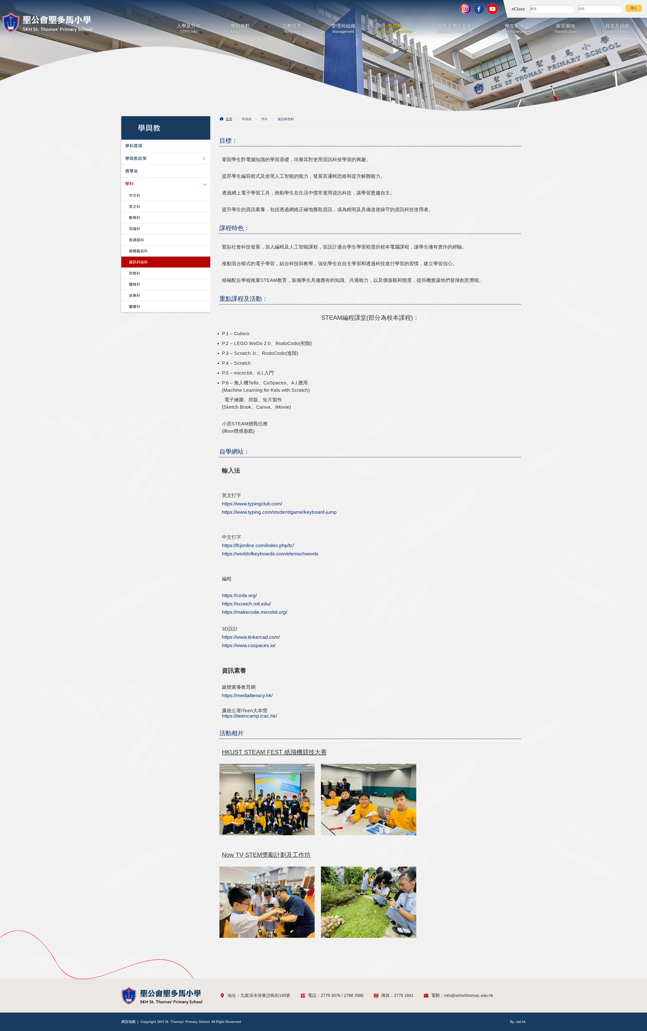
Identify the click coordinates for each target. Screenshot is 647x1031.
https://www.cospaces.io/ (248, 645)
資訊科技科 (138, 262)
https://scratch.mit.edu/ (246, 603)
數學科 (134, 217)
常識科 (134, 229)
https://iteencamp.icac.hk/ (249, 716)
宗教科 (134, 273)
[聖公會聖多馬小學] (47, 31)
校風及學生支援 (454, 28)
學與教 (394, 28)
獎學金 (131, 171)
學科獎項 (133, 146)
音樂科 (134, 295)
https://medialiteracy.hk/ (247, 695)
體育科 (134, 284)
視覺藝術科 (138, 251)
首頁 (229, 119)
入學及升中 (189, 28)
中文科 (134, 195)
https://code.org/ (239, 595)
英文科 (134, 206)
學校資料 (240, 28)
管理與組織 (343, 28)
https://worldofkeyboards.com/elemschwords (270, 553)
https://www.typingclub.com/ (252, 503)
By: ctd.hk (518, 1022)
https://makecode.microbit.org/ (254, 612)
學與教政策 (136, 158)
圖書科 (134, 306)
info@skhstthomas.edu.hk (468, 995)
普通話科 (136, 240)
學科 (264, 119)
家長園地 (565, 28)
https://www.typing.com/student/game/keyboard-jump (279, 512)
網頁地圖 (128, 1022)
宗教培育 (292, 28)
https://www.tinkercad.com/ (251, 637)
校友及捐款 (617, 28)
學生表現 (514, 28)
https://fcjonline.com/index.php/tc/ (258, 545)
